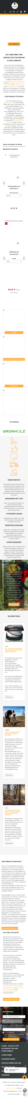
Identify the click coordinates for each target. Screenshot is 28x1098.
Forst (14, 332)
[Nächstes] (24, 183)
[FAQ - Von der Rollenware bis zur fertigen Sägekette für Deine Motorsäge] (14, 633)
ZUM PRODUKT (14, 44)
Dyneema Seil (11, 86)
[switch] (24, 1095)
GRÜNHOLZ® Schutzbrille (14, 253)
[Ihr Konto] (21, 11)
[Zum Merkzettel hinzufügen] (17, 177)
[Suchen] (14, 11)
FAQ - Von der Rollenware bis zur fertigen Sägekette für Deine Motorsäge (13, 650)
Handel (14, 987)
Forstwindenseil (19, 85)
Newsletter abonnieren (11, 1039)
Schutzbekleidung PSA (10, 991)
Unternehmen (14, 604)
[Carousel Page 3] (15, 48)
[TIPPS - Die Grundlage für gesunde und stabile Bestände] (14, 716)
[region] (14, 32)
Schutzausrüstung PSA (14, 359)
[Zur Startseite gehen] (15, 6)
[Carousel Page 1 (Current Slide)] (12, 48)
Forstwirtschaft (8, 985)
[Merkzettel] (17, 11)
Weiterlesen (9, 697)
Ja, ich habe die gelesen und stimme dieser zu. (14, 1034)
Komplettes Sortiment (9, 928)
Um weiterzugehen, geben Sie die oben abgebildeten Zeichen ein (13, 1026)
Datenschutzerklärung (11, 1034)
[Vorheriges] (4, 183)
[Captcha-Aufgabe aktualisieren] (23, 1021)
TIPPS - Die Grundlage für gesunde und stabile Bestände (12, 733)
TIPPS (7, 729)
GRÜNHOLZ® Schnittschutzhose (14, 81)
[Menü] (5, 11)
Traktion (14, 386)
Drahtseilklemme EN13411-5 (14, 187)
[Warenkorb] (25, 11)
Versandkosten (11, 1088)
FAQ (7, 646)
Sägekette (10, 103)
